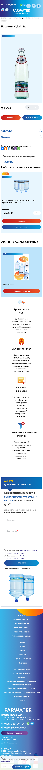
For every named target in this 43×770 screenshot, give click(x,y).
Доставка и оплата (21, 669)
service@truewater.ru (9, 743)
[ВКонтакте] (2, 148)
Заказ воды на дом (21, 632)
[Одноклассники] (5, 148)
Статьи (22, 701)
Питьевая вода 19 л (21, 619)
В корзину (11, 118)
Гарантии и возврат (21, 673)
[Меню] (2, 5)
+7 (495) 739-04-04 (12, 5)
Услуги (22, 646)
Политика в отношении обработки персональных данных (21, 683)
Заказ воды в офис (21, 628)
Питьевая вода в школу (21, 636)
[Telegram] (9, 148)
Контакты (23, 663)
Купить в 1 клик (32, 118)
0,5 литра (8, 161)
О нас (22, 651)
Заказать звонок (14, 733)
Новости (22, 655)
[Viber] (15, 148)
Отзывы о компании (23, 659)
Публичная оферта (21, 696)
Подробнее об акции (21, 291)
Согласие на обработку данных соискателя (21, 692)
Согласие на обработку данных (21, 688)
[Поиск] (28, 6)
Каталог (21, 615)
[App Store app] (6, 9)
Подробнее (5, 761)
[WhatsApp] (18, 148)
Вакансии (21, 678)
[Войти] (39, 6)
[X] (12, 148)
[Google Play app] (2, 9)
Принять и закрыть (21, 767)
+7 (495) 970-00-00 (13, 727)
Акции (22, 642)
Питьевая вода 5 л (21, 624)
